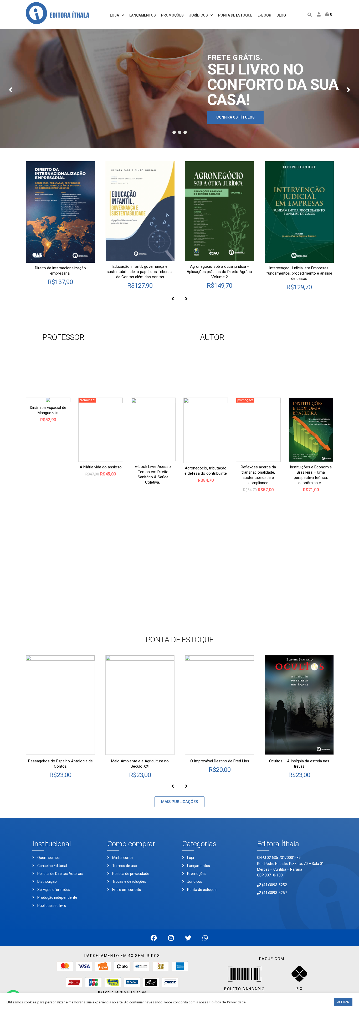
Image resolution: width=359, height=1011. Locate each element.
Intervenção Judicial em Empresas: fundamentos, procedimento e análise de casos (299, 273)
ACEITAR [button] (343, 1002)
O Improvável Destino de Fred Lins (219, 761)
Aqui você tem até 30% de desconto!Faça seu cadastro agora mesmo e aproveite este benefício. (70, 360)
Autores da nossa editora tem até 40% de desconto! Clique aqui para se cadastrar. (225, 360)
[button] (179, 801)
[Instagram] (171, 937)
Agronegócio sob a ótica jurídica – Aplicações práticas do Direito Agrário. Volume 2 (220, 271)
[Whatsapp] (205, 937)
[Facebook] (154, 937)
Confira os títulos (235, 117)
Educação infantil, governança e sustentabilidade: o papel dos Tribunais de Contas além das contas (140, 271)
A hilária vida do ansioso (101, 467)
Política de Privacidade (227, 1002)
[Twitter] (188, 937)
